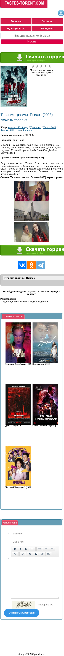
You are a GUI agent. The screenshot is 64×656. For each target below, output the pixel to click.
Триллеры (35, 127)
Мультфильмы (16, 28)
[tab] (13, 316)
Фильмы (16, 21)
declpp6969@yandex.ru (31, 654)
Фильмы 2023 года (18, 127)
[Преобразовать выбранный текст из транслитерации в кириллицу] (42, 554)
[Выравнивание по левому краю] (39, 549)
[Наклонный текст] (20, 549)
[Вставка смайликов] (15, 554)
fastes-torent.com (19, 647)
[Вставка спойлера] (48, 554)
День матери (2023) (14, 426)
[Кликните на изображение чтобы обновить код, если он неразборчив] (23, 605)
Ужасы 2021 (49, 127)
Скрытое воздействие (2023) (19, 364)
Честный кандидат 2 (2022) (18, 487)
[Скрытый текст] (30, 554)
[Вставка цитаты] (36, 554)
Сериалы (47, 21)
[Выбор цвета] (22, 554)
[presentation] (13, 316)
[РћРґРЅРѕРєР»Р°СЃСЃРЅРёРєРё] (31, 265)
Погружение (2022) (41, 364)
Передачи (47, 28)
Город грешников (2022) (44, 426)
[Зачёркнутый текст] (32, 549)
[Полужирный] (15, 549)
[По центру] (46, 549)
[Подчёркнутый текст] (26, 549)
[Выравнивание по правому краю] (52, 549)
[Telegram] (40, 265)
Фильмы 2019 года (11, 130)
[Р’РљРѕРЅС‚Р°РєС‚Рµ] (22, 265)
